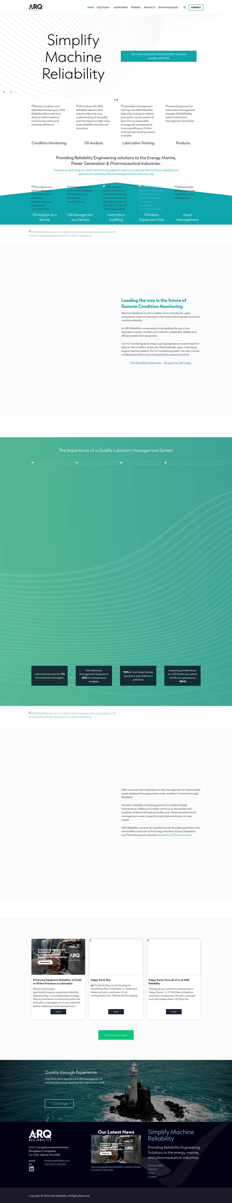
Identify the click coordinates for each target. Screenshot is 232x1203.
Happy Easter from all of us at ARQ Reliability (168, 981)
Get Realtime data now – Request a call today (160, 363)
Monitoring (121, 7)
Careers (152, 1176)
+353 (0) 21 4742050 (55, 1164)
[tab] (115, 100)
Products (149, 7)
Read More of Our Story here (174, 835)
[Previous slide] (4, 92)
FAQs (151, 1172)
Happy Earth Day (101, 979)
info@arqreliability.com (57, 1160)
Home (90, 7)
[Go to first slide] (11, 92)
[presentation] (58, 957)
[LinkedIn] (33, 1169)
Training (136, 7)
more (61, 1012)
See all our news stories (116, 1035)
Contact (196, 7)
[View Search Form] (184, 7)
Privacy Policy (155, 1165)
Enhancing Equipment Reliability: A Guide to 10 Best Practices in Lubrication (57, 981)
